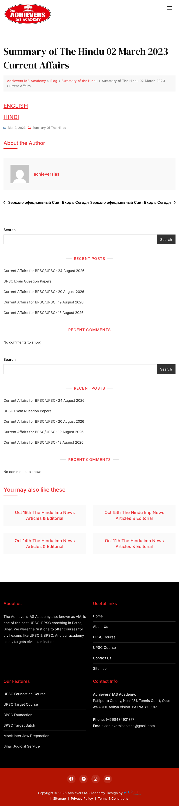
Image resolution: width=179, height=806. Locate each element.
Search (9, 230)
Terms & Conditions (113, 798)
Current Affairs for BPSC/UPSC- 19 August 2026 (43, 302)
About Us (100, 626)
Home (98, 616)
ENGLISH (15, 105)
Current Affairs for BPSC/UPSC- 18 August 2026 (43, 312)
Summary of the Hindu (49, 127)
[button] (170, 8)
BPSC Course (104, 637)
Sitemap (100, 668)
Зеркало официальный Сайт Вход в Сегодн (48, 202)
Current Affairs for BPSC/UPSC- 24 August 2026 (43, 271)
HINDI (11, 117)
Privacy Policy (82, 798)
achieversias (46, 174)
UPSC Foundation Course (24, 694)
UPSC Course (104, 647)
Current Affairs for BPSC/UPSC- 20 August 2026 (43, 291)
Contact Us (102, 658)
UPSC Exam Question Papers (27, 281)
